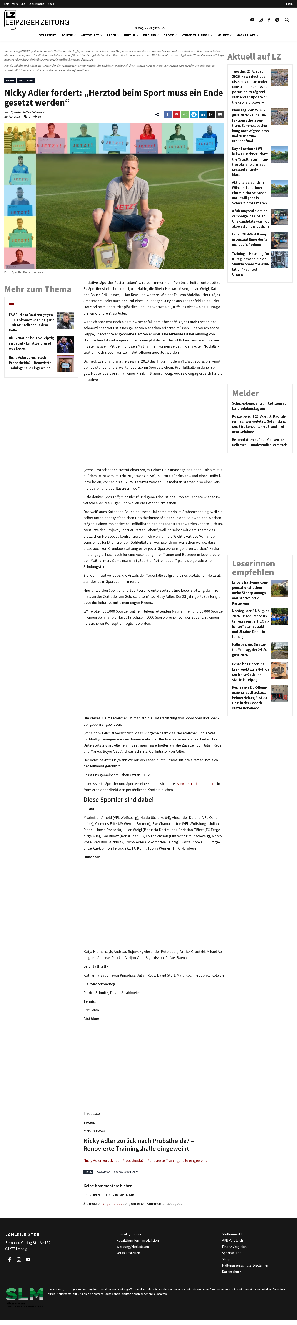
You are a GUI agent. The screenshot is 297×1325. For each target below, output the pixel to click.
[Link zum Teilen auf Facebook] (168, 114)
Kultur (129, 35)
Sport (169, 35)
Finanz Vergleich (234, 1246)
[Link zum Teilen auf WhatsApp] (185, 114)
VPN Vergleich (232, 1240)
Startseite (47, 35)
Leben (111, 35)
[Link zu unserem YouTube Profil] (252, 20)
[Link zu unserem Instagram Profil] (261, 20)
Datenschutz (231, 1271)
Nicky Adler (103, 1171)
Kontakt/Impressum (132, 1234)
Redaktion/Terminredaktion (138, 1240)
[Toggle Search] (287, 19)
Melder (223, 35)
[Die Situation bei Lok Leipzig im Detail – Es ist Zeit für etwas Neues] (64, 344)
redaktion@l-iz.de (15, 70)
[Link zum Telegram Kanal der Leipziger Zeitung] (277, 20)
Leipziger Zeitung (14, 3)
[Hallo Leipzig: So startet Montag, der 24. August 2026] (279, 650)
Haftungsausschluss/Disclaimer (245, 1265)
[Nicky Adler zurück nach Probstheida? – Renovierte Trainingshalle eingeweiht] (64, 363)
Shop (51, 3)
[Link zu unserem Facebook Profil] (269, 20)
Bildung (149, 35)
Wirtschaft (90, 35)
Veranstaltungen (196, 35)
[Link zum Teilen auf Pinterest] (176, 114)
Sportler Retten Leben (126, 1171)
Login (289, 3)
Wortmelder (26, 80)
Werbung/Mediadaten (133, 1246)
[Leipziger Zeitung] (36, 20)
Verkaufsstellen (128, 1252)
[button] (74, 35)
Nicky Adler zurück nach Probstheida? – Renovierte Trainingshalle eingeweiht (145, 1160)
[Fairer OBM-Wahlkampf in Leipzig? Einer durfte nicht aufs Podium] (279, 240)
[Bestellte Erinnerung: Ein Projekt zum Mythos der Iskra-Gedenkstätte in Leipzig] (279, 672)
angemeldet (112, 1203)
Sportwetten (231, 1252)
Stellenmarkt (37, 3)
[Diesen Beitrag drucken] (220, 114)
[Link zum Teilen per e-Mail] (211, 114)
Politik (67, 35)
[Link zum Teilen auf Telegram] (194, 114)
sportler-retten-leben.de (196, 783)
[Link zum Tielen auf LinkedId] (203, 114)
